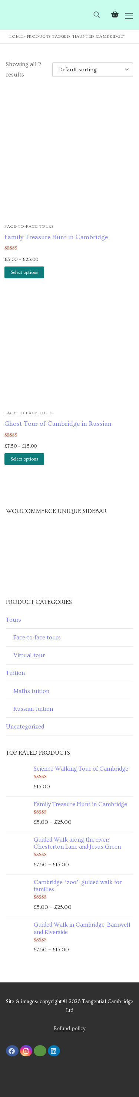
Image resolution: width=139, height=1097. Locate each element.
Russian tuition (33, 709)
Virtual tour (29, 655)
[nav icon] (129, 15)
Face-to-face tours (28, 226)
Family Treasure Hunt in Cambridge (56, 237)
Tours (13, 620)
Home (16, 36)
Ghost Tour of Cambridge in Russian (58, 424)
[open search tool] (96, 14)
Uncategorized (25, 726)
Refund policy (70, 1029)
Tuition (15, 673)
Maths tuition (31, 691)
